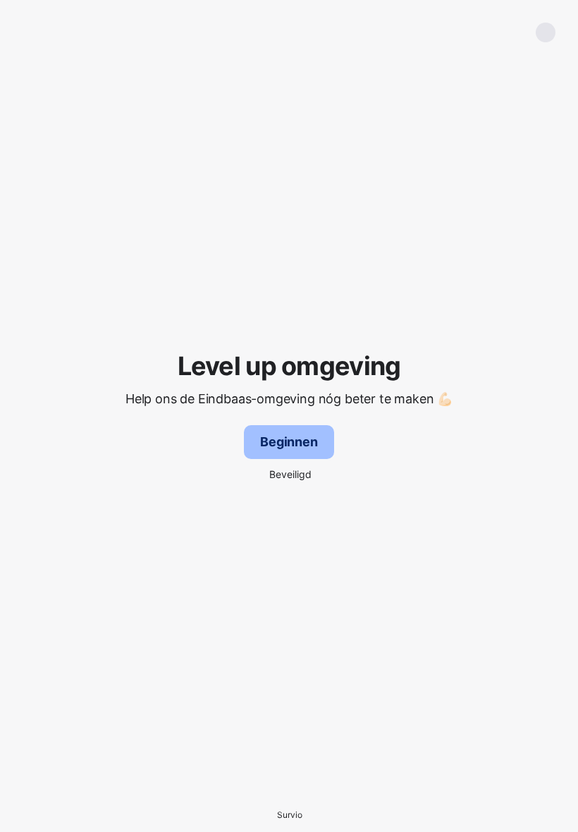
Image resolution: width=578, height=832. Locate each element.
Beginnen (289, 441)
